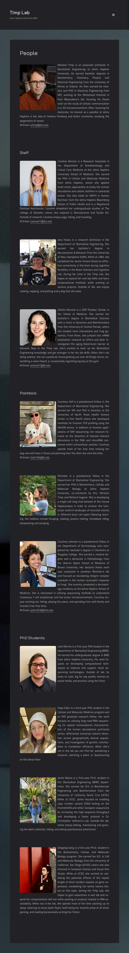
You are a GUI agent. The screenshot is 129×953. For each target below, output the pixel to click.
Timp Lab (20, 12)
